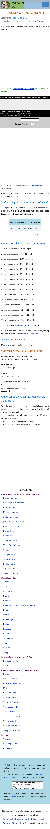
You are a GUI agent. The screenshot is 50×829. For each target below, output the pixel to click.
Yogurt (6, 550)
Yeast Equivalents (11, 545)
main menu (19, 325)
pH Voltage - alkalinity (13, 522)
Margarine (8, 688)
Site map (15, 823)
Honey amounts (10, 512)
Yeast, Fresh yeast (11, 716)
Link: (9, 789)
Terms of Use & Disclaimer (27, 819)
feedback (12, 797)
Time (5, 643)
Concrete (7, 739)
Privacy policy (9, 819)
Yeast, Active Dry (11, 707)
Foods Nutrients (10, 564)
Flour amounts (10, 507)
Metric (6, 615)
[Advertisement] (25, 58)
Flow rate (7, 601)
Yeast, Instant (9, 721)
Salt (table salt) (10, 697)
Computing (8, 591)
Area (5, 586)
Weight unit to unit (12, 730)
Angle (6, 582)
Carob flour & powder (13, 503)
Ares (41, 325)
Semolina (7, 536)
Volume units (9, 569)
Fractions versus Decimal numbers (19, 605)
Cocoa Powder (10, 679)
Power (6, 624)
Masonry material (11, 743)
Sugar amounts (10, 540)
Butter (6, 674)
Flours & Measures (12, 683)
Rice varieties (9, 693)
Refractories (8, 748)
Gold (5, 665)
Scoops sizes (9, 559)
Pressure (7, 629)
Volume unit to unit (12, 726)
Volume (6, 648)
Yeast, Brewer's (10, 712)
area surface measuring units (37, 185)
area (7, 345)
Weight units (9, 573)
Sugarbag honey (10, 517)
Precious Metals (10, 661)
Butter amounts (10, 498)
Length (6, 610)
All (18, 569)
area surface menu (31, 325)
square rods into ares (29, 334)
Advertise (7, 823)
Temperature (9, 554)
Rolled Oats (8, 531)
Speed (6, 634)
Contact (43, 819)
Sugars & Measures (12, 702)
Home (12, 5)
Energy (6, 596)
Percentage (8, 619)
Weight (6, 652)
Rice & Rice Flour (11, 526)
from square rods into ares (24, 89)
